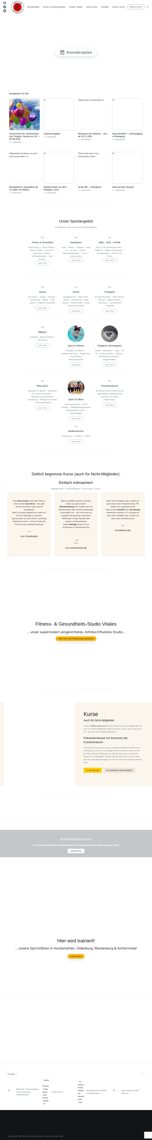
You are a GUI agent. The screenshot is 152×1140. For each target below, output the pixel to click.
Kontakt (105, 7)
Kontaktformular (123, 530)
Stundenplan (33, 7)
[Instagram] (4, 7)
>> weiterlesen (15, 142)
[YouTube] (4, 10)
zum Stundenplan (29, 536)
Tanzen (42, 292)
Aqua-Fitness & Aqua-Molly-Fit (131, 1091)
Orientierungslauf (52, 133)
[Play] (76, 1030)
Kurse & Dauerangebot (54, 7)
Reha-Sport (91, 7)
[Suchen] (148, 7)
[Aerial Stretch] (46, 1092)
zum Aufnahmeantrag (76, 548)
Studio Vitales (76, 7)
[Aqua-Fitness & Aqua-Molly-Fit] (116, 1092)
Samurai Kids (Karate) (123, 187)
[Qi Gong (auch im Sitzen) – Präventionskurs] (81, 1092)
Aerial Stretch (57, 1092)
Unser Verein (118, 7)
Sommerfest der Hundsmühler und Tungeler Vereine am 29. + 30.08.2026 (24, 136)
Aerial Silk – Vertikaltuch (89, 187)
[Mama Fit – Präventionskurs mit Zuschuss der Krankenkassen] (11, 1092)
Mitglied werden (135, 7)
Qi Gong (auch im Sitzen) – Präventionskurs (97, 1091)
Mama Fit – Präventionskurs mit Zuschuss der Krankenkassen (27, 1092)
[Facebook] (4, 3)
